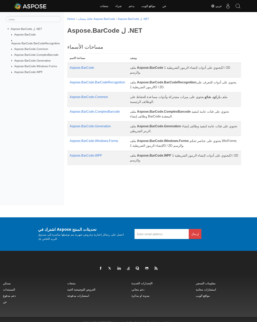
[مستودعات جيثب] (147, 268)
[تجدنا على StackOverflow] (128, 268)
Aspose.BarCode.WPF (28, 72)
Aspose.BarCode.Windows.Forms (35, 66)
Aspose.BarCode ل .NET (26, 28)
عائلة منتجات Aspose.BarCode (96, 18)
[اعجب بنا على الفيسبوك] (100, 268)
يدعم (131, 6)
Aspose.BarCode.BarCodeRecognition (35, 43)
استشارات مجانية (206, 289)
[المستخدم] (228, 6)
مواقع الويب (148, 6)
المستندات (9, 289)
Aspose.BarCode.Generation (32, 60)
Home (71, 18)
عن (164, 6)
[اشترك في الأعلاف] (156, 268)
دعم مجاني (138, 289)
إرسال (195, 234)
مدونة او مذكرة (141, 296)
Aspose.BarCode (25, 34)
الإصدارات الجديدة (142, 283)
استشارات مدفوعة (78, 296)
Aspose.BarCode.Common (31, 49)
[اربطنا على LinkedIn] (119, 268)
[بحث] (238, 6)
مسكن (7, 283)
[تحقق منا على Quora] (137, 268)
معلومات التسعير (206, 283)
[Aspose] (30, 6)
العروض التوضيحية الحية (81, 289)
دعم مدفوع (9, 296)
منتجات (104, 6)
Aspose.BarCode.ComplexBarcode (36, 54)
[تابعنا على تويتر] (110, 268)
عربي (218, 6)
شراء (118, 6)
